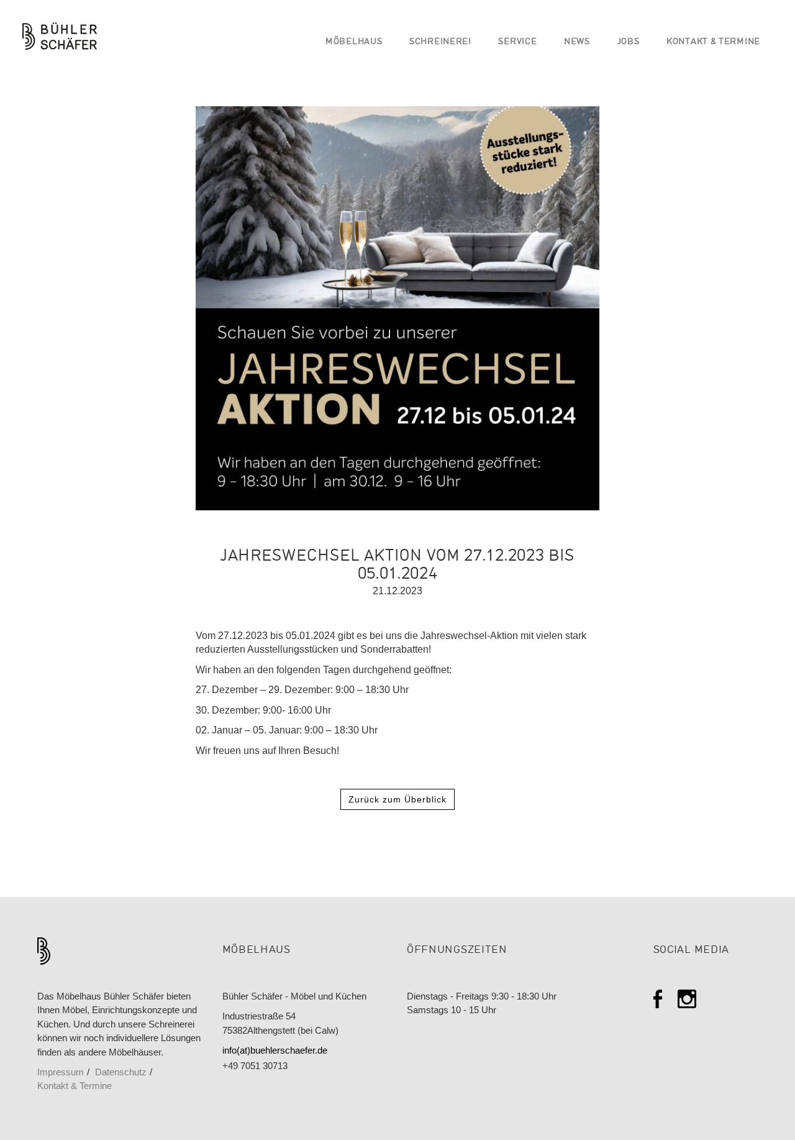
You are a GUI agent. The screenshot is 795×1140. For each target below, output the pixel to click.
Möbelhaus (353, 42)
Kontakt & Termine (713, 42)
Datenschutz (121, 1072)
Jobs (628, 42)
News (577, 42)
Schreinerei (440, 42)
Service (517, 42)
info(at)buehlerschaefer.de (274, 1050)
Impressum (60, 1072)
